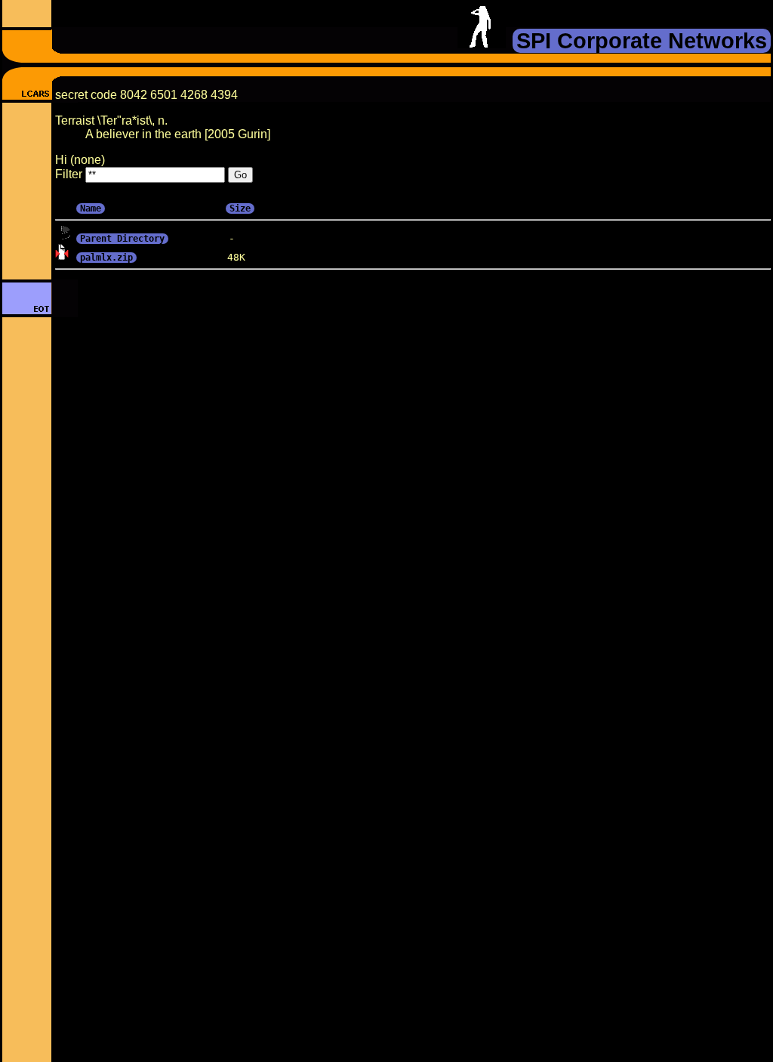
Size (240, 208)
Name (90, 208)
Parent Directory (122, 238)
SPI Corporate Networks (641, 41)
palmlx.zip (106, 257)
